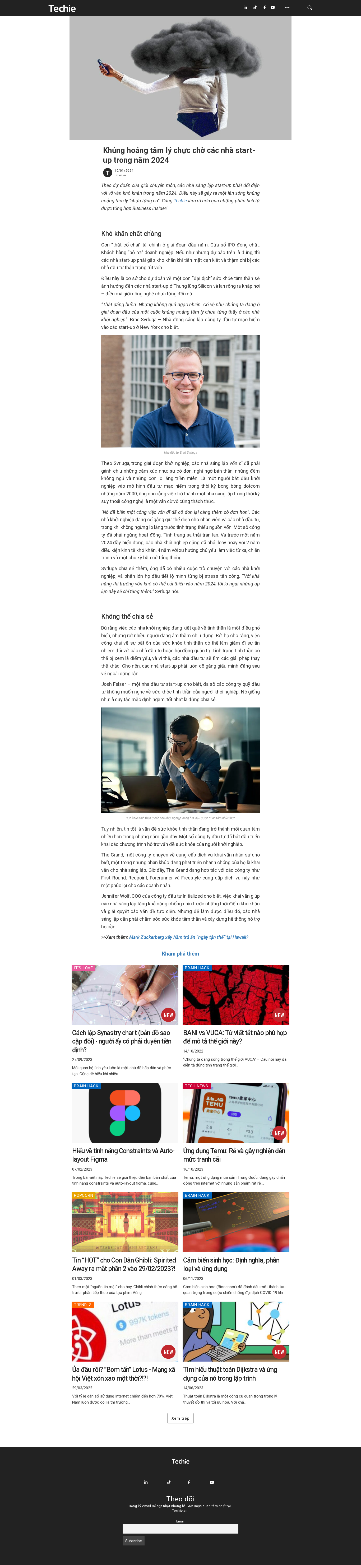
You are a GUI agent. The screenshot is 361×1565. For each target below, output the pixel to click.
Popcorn (83, 1195)
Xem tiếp (180, 1418)
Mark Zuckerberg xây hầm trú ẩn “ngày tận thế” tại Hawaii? (188, 937)
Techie (180, 200)
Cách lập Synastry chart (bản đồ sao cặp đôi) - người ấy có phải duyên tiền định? (121, 1041)
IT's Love (83, 968)
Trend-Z (82, 1304)
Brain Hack (197, 968)
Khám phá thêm (180, 954)
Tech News (196, 1086)
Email (180, 1521)
